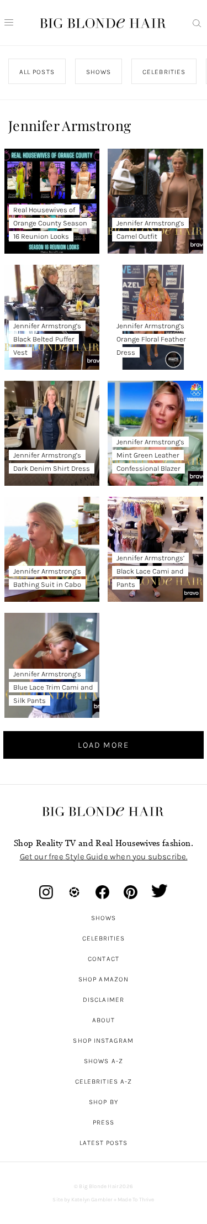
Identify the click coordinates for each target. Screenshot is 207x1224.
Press (103, 1122)
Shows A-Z (103, 1061)
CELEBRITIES (163, 72)
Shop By (103, 1102)
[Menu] (8, 22)
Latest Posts (103, 1143)
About (103, 1020)
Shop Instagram (103, 1040)
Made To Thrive (136, 1199)
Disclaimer (103, 1000)
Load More (103, 745)
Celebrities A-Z (103, 1081)
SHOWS (98, 72)
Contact (103, 959)
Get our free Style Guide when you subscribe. (104, 856)
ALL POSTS (37, 72)
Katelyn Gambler (92, 1199)
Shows (103, 918)
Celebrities (103, 938)
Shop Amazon (103, 979)
